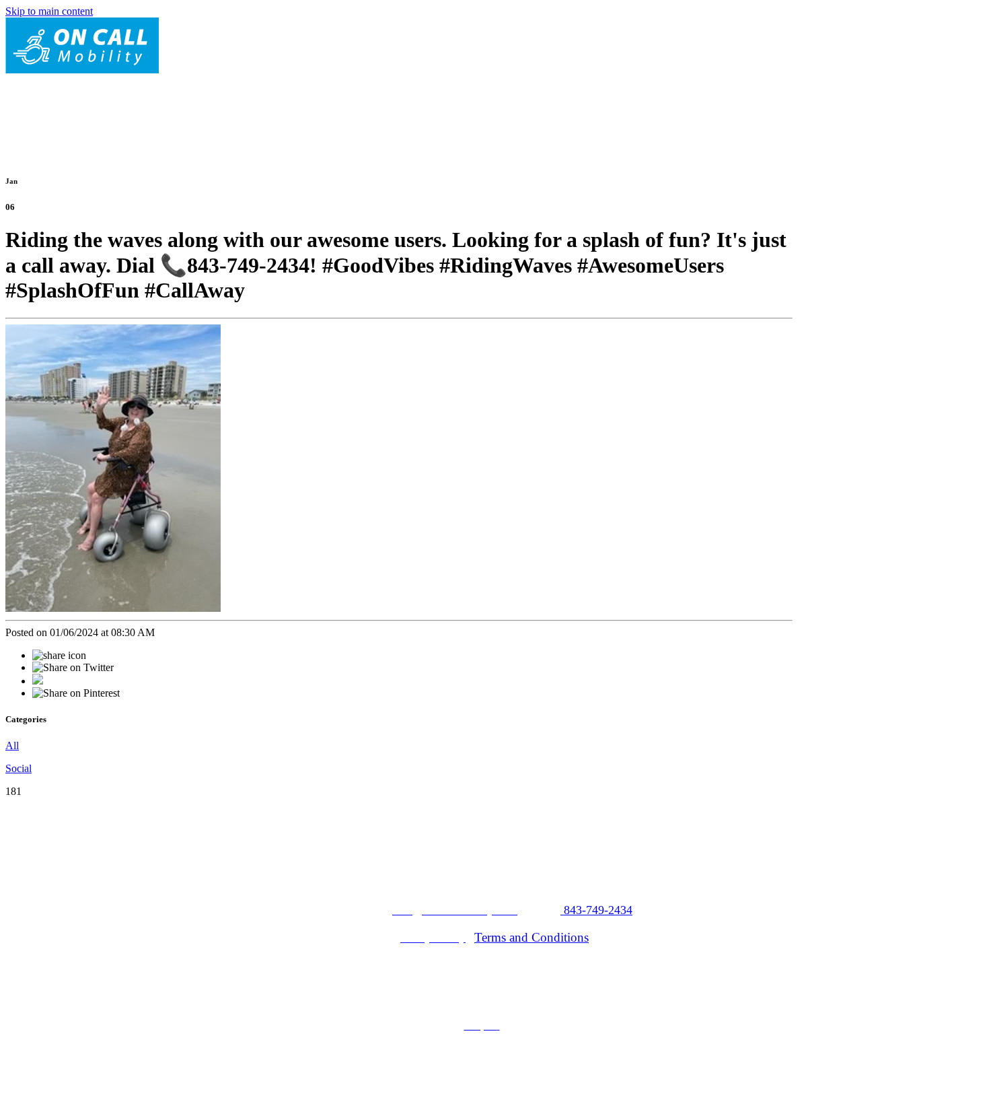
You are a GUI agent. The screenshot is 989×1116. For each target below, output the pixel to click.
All (12, 745)
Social (18, 768)
